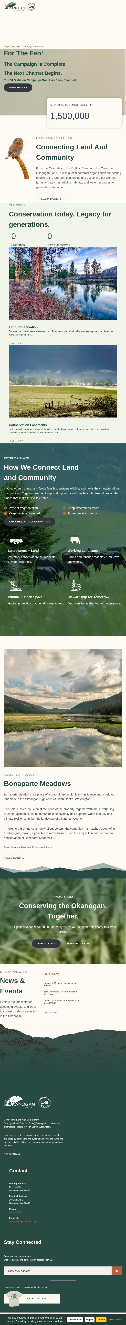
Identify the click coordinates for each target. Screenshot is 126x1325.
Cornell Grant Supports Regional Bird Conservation (61, 1001)
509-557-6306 (15, 1212)
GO (116, 1271)
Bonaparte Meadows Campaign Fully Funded (61, 984)
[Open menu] (119, 7)
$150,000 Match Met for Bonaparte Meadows (60, 992)
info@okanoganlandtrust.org (22, 1221)
